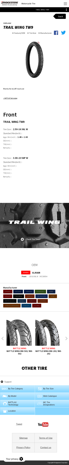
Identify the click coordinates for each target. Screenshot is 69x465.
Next (66, 338)
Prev (3, 338)
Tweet (19, 424)
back (60, 16)
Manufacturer (46, 33)
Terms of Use (45, 438)
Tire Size (32, 33)
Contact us (45, 447)
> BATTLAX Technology (10, 98)
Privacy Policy (23, 447)
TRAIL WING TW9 (42, 9)
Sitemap (23, 438)
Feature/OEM (19, 33)
